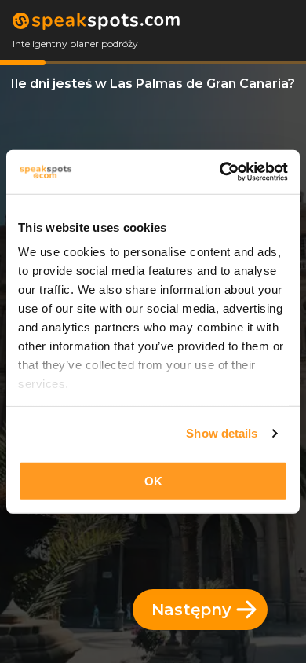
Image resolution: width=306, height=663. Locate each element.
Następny (191, 609)
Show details (221, 433)
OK (153, 480)
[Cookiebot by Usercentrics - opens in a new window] (220, 172)
